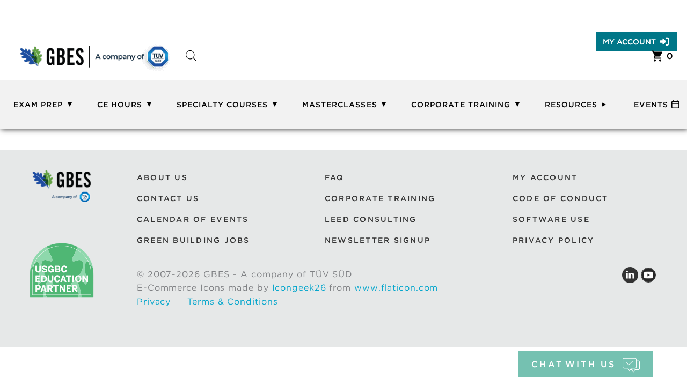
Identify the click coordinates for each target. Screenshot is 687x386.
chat (573, 364)
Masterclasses (339, 104)
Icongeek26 (299, 288)
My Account (629, 42)
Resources (571, 104)
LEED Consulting (371, 219)
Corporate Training (460, 104)
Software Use (551, 219)
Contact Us (168, 198)
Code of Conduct (561, 198)
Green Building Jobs (193, 240)
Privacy (154, 301)
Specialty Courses (222, 104)
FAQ (335, 177)
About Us (162, 177)
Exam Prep (38, 104)
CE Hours (119, 104)
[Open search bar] (191, 65)
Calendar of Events (193, 219)
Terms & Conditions (232, 301)
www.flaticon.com (396, 288)
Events (651, 104)
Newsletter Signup (377, 240)
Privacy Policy (553, 240)
